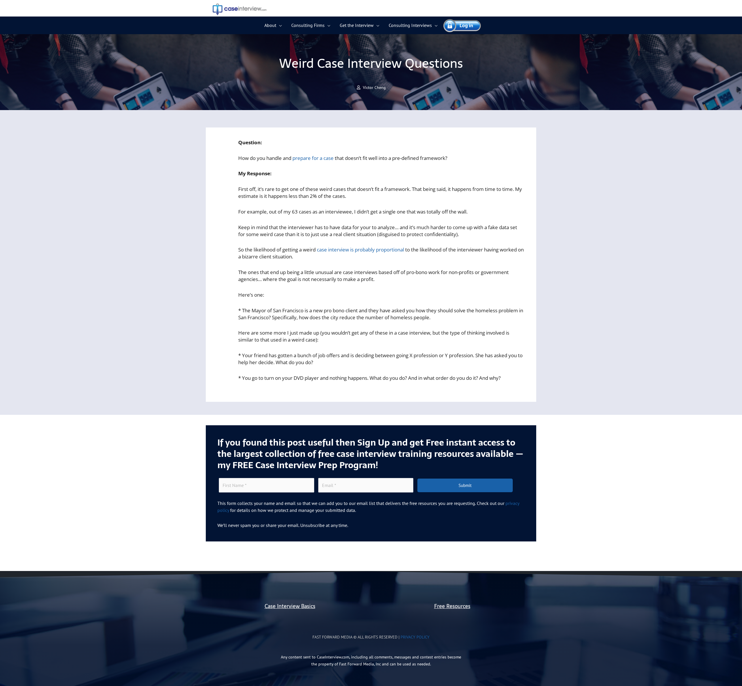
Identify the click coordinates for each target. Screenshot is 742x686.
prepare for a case (313, 158)
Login (459, 25)
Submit (465, 485)
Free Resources (452, 606)
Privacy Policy (415, 637)
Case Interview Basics (290, 606)
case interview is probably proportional (360, 249)
